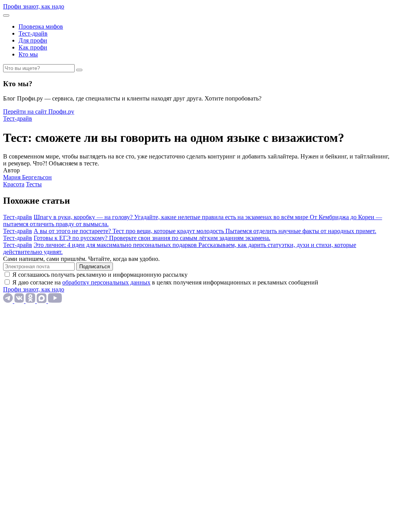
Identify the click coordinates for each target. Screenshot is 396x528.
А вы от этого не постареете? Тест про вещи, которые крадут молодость (129, 231)
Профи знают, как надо (33, 6)
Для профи (33, 40)
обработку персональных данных (106, 282)
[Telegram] (8, 301)
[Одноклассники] (31, 301)
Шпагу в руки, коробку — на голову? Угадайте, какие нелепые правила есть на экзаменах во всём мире (172, 217)
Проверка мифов (41, 26)
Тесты (34, 184)
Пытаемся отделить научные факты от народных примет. (300, 231)
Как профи (33, 47)
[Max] (42, 301)
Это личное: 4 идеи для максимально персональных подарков (116, 245)
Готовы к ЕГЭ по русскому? (71, 238)
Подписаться (94, 266)
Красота (13, 184)
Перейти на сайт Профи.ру (38, 111)
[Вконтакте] (20, 301)
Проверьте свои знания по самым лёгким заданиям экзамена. (189, 238)
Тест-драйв (33, 33)
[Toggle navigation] (6, 15)
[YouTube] (55, 301)
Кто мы (28, 54)
